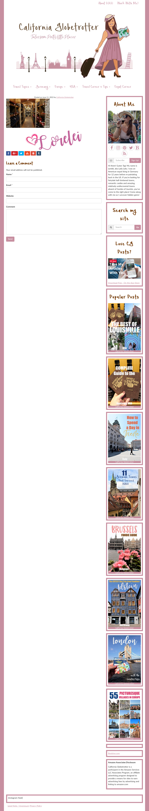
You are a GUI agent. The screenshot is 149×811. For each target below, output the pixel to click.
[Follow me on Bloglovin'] (137, 148)
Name (8, 174)
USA (73, 87)
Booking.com (114, 753)
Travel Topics (21, 87)
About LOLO (106, 4)
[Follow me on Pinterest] (124, 148)
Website (10, 196)
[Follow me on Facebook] (112, 148)
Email (8, 185)
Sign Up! (135, 160)
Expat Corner (123, 87)
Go (137, 227)
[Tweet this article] (21, 153)
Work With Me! (127, 4)
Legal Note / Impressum (18, 806)
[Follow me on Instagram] (118, 148)
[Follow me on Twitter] (131, 148)
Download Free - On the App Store (124, 283)
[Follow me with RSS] (124, 154)
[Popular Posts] (124, 327)
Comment (10, 207)
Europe (59, 87)
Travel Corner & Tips (95, 87)
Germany (42, 87)
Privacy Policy (36, 806)
